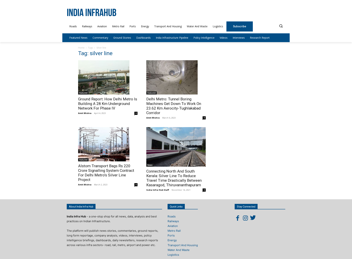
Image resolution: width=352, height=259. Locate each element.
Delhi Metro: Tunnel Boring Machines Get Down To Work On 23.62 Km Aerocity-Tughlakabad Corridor (173, 106)
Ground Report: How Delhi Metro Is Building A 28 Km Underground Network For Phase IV (107, 103)
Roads (172, 216)
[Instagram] (245, 218)
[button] (280, 25)
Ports (171, 235)
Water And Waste (179, 250)
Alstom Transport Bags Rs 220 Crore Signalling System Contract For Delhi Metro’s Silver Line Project (106, 173)
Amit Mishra (84, 113)
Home (81, 47)
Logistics (173, 254)
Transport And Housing (183, 245)
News (150, 165)
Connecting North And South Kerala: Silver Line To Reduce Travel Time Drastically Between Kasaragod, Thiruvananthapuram (174, 178)
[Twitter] (253, 218)
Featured (83, 93)
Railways (173, 221)
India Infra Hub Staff (157, 189)
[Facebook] (238, 218)
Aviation (173, 226)
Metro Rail (174, 230)
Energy (172, 240)
